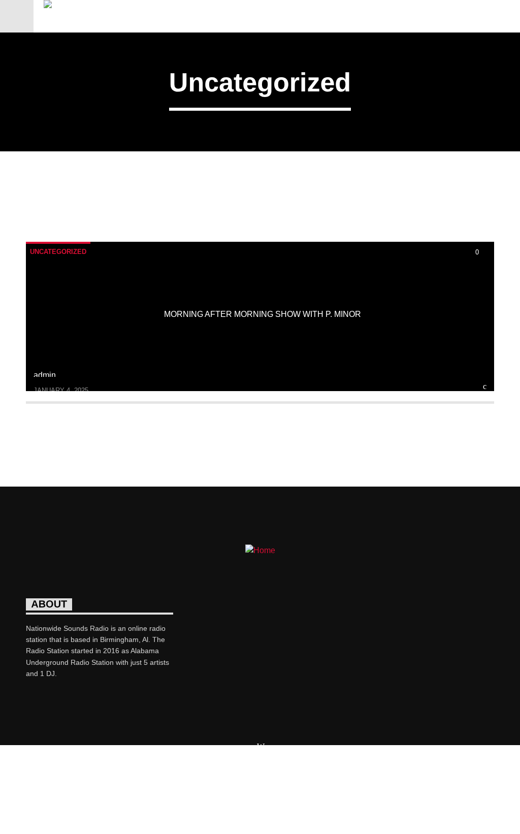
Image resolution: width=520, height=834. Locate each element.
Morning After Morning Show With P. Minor (262, 314)
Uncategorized (58, 251)
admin (45, 375)
